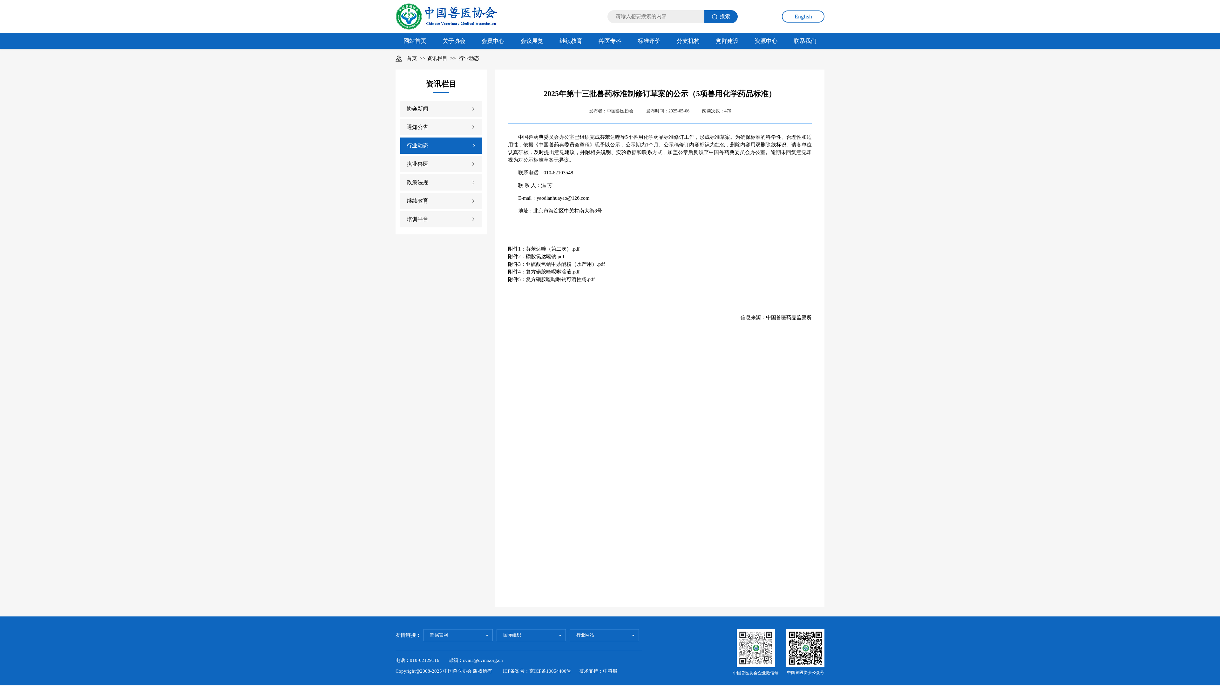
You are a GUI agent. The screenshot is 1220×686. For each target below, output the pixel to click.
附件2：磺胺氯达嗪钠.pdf (536, 256)
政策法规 (417, 182)
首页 (412, 58)
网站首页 (414, 41)
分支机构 (688, 41)
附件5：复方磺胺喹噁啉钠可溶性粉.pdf (551, 279)
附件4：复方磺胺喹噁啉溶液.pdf (544, 271)
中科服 (610, 671)
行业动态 (469, 58)
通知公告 (417, 127)
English (803, 16)
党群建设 (727, 41)
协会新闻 (417, 109)
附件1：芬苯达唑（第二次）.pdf (544, 249)
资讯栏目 (437, 58)
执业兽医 (417, 164)
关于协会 (454, 41)
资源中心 (766, 41)
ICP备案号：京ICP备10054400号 (537, 671)
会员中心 (492, 41)
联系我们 (805, 41)
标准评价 (649, 41)
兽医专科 (610, 41)
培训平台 (417, 219)
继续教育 (570, 41)
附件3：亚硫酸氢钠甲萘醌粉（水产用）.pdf (556, 264)
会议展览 (531, 41)
